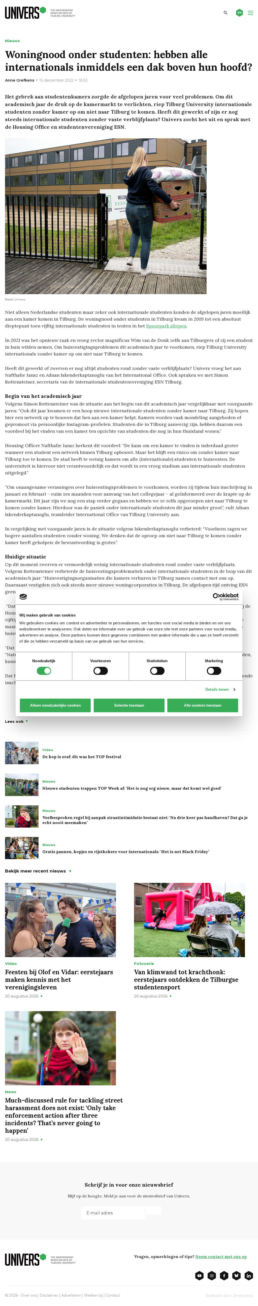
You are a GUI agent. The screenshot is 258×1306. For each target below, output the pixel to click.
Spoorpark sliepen (166, 326)
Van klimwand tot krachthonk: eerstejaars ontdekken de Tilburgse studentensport (186, 979)
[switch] (100, 671)
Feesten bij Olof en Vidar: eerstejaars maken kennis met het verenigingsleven (59, 979)
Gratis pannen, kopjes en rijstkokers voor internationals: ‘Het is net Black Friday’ (125, 851)
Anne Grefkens (19, 80)
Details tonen (217, 689)
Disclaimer (49, 1295)
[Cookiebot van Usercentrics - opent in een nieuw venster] (217, 597)
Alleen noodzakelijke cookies (55, 705)
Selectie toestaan (129, 705)
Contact (113, 1295)
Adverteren (71, 1295)
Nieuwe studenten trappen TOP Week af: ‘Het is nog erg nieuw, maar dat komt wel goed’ (131, 788)
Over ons (29, 1295)
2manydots (243, 1295)
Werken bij (93, 1295)
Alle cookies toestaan (202, 705)
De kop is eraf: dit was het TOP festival (81, 756)
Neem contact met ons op (221, 1256)
